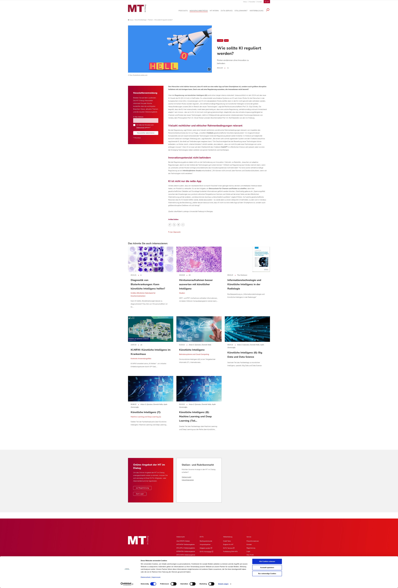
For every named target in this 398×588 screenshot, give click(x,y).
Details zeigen (223, 584)
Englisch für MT (228, 544)
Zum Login (140, 494)
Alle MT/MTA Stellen (183, 541)
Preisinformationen (253, 541)
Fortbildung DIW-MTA (230, 552)
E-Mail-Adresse (138, 117)
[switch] (172, 583)
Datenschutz (145, 577)
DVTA (202, 537)
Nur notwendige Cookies (267, 573)
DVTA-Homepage (205, 552)
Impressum (156, 577)
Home (131, 20)
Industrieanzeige (188, 480)
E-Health (220, 40)
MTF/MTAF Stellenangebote (185, 544)
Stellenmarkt (186, 477)
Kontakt (259, 1)
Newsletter (252, 1)
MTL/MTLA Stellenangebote (185, 548)
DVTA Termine (227, 548)
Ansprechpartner (205, 544)
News (226, 40)
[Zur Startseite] (137, 8)
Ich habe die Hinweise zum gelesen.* (145, 126)
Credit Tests (227, 541)
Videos (245, 1)
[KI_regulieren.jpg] (170, 49)
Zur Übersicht (175, 232)
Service (249, 537)
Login (248, 551)
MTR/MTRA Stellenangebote (185, 551)
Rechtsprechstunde (206, 541)
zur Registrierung (142, 488)
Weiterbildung (227, 537)
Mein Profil (250, 555)
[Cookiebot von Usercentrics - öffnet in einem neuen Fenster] (127, 584)
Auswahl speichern (267, 567)
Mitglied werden (205, 548)
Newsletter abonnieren (145, 133)
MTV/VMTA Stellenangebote (185, 555)
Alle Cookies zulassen (267, 561)
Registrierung (251, 548)
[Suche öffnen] (267, 10)
